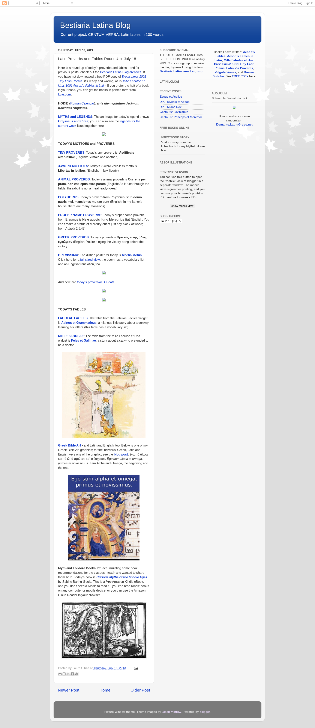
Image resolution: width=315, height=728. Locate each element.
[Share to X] (68, 674)
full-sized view (90, 259)
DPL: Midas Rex (171, 107)
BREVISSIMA (68, 255)
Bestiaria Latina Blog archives (120, 72)
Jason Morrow (171, 711)
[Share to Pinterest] (76, 674)
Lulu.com (64, 94)
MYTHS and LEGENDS (75, 116)
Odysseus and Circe (73, 121)
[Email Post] (135, 668)
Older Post (140, 690)
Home (105, 690)
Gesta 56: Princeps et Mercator (181, 117)
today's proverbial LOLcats (95, 282)
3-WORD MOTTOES (73, 166)
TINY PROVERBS (71, 152)
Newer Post (68, 690)
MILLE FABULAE (71, 336)
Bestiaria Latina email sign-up (181, 71)
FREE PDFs (240, 76)
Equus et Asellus (171, 96)
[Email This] (60, 674)
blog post (121, 454)
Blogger (205, 711)
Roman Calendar (82, 103)
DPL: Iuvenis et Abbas (174, 101)
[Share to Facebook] (72, 674)
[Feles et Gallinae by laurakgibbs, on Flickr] (104, 436)
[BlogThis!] (64, 674)
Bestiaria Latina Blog (95, 25)
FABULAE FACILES (73, 318)
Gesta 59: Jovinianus (174, 112)
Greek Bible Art (69, 445)
